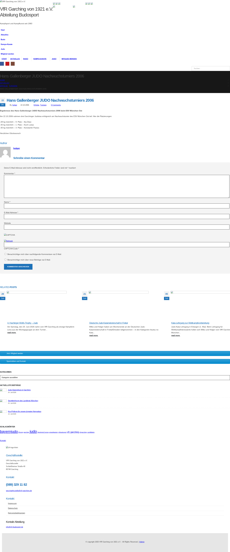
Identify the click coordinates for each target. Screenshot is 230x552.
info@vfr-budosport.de (14, 527)
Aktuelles (4, 35)
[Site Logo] (63, 15)
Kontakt (3, 441)
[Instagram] (13, 64)
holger (14, 105)
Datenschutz (13, 508)
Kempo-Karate (6, 44)
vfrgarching (83, 432)
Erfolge (36, 105)
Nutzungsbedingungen (16, 513)
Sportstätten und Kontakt (16, 361)
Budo (3, 40)
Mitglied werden (7, 54)
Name (7, 202)
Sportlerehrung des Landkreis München (23, 401)
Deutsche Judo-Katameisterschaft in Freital (108, 323)
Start (3, 30)
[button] (16, 43)
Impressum (12, 503)
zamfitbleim (91, 432)
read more (11, 333)
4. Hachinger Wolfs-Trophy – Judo (22, 323)
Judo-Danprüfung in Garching (19, 390)
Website (7, 223)
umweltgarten (53, 432)
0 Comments (56, 105)
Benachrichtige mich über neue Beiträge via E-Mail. (29, 260)
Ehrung (20, 432)
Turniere (43, 105)
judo (33, 431)
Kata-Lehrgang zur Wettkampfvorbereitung (190, 323)
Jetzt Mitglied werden (15, 353)
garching (26, 432)
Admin (141, 542)
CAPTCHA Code (11, 249)
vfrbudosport (62, 432)
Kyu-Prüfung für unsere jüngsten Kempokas (24, 411)
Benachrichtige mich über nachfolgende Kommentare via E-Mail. (34, 254)
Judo (3, 49)
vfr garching (73, 432)
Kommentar (9, 173)
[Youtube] (7, 64)
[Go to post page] (37, 293)
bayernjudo (9, 432)
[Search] (226, 68)
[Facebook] (2, 64)
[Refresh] (8, 241)
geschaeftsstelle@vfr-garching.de (19, 491)
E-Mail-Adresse (11, 212)
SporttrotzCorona (43, 432)
